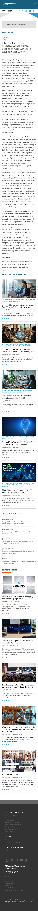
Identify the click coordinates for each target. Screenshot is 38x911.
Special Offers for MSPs (12, 829)
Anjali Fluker (15, 354)
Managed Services (11, 299)
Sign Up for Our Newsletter (13, 827)
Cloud (4, 299)
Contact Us (8, 876)
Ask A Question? (9, 831)
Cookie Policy (9, 886)
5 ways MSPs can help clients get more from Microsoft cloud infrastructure (17, 306)
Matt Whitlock (16, 495)
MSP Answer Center (23, 299)
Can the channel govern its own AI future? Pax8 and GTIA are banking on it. (18, 350)
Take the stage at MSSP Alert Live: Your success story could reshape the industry (18, 686)
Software (17, 301)
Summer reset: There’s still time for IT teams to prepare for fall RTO (17, 397)
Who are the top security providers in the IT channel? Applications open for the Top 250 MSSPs (18, 729)
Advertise (7, 850)
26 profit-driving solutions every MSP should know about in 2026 (17, 491)
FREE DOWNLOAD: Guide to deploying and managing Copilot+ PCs (17, 597)
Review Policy (9, 879)
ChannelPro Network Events (13, 840)
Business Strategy (24, 344)
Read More (5, 318)
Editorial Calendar (10, 820)
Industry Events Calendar (12, 842)
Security (4, 271)
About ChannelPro (10, 815)
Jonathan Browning (15, 690)
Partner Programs (19, 346)
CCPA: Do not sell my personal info (15, 890)
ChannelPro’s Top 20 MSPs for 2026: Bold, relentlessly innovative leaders (18, 443)
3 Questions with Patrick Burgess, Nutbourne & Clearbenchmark (19, 562)
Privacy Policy (9, 883)
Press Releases (9, 32)
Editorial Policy (9, 888)
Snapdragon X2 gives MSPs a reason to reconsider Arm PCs (17, 641)
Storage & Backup (18, 392)
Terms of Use (9, 881)
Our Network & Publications (13, 822)
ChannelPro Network (16, 734)
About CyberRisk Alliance (12, 818)
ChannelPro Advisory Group (13, 825)
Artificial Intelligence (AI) (10, 344)
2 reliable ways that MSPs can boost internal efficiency (18, 533)
